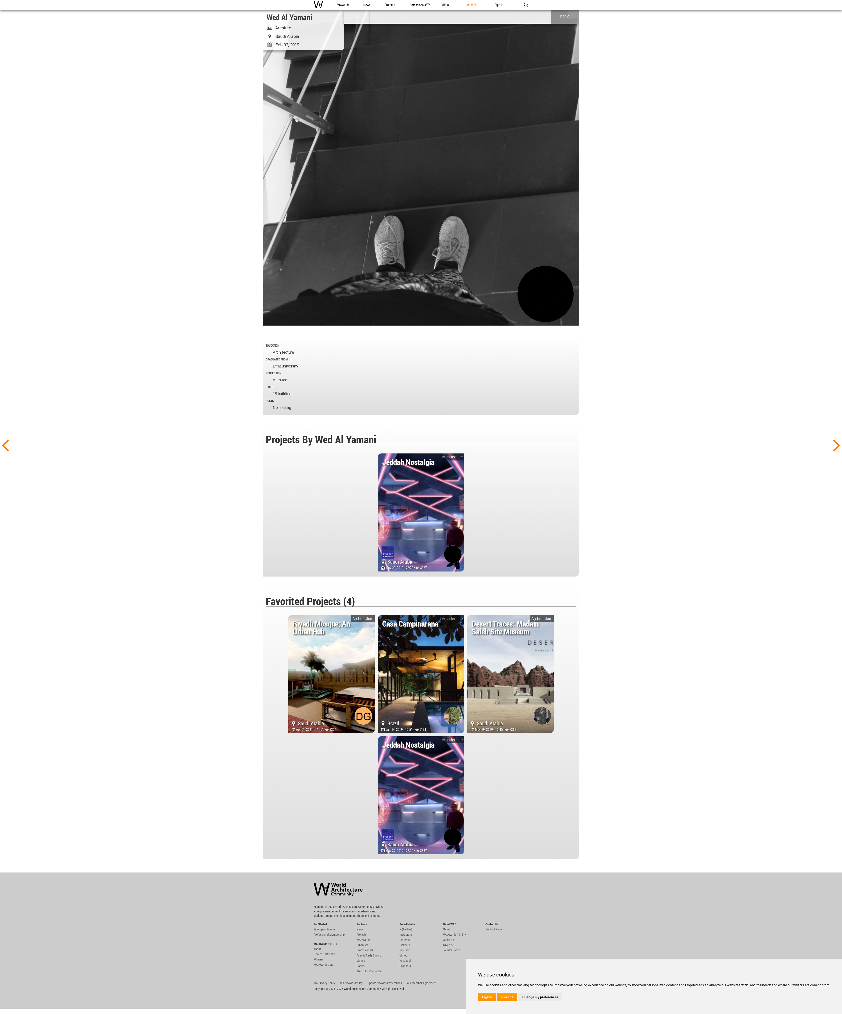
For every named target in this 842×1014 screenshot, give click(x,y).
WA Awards (363, 940)
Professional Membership (329, 934)
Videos (361, 960)
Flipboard (405, 966)
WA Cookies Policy (351, 983)
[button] (526, 5)
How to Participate (325, 954)
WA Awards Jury (323, 964)
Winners (318, 959)
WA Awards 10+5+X (454, 934)
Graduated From (277, 359)
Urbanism (362, 945)
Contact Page (493, 929)
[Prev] (5, 444)
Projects (361, 934)
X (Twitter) (406, 929)
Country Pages (451, 950)
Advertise (448, 945)
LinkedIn (405, 945)
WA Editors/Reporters (369, 971)
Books (360, 966)
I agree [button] (487, 997)
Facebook (405, 960)
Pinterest (405, 940)
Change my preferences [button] (540, 997)
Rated (269, 387)
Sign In (330, 929)
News (360, 929)
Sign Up (318, 929)
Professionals (365, 950)
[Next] (836, 444)
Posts (270, 401)
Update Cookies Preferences (384, 983)
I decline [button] (507, 997)
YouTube (405, 950)
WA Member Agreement (421, 983)
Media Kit (448, 940)
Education (272, 345)
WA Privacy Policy (324, 983)
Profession (273, 373)
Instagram (406, 934)
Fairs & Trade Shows (369, 955)
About (317, 949)
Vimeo (403, 955)
